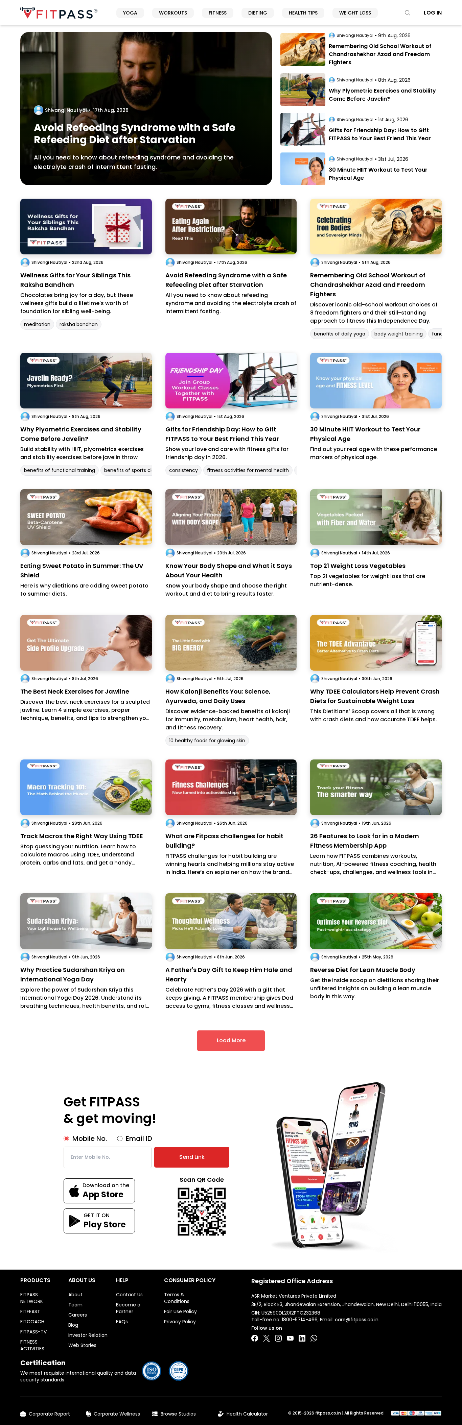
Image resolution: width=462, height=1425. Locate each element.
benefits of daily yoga (339, 333)
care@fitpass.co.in (356, 1319)
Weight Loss (355, 12)
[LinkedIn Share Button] (302, 1338)
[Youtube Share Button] (290, 1338)
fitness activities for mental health (248, 470)
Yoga (130, 12)
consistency (183, 470)
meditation (37, 324)
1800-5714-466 (300, 1319)
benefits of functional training (59, 470)
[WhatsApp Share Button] (313, 1338)
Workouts (173, 12)
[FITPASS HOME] (58, 13)
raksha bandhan (79, 324)
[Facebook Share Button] (254, 1338)
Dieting (257, 12)
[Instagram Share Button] (278, 1338)
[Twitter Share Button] (266, 1338)
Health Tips (303, 12)
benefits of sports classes (134, 470)
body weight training (398, 333)
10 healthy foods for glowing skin (207, 740)
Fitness (218, 12)
